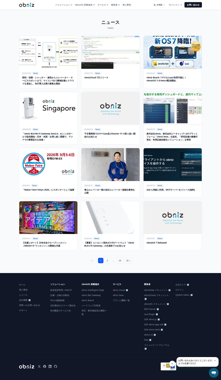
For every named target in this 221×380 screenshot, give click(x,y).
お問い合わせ (193, 4)
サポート (23, 310)
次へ (128, 260)
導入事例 (127, 4)
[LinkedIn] (50, 366)
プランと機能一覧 (121, 300)
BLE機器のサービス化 (60, 310)
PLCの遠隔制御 (57, 300)
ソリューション (62, 4)
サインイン (174, 4)
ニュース (23, 294)
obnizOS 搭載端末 (83, 4)
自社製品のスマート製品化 (63, 305)
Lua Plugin (151, 314)
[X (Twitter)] (39, 366)
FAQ (147, 339)
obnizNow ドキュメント (157, 290)
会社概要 (25, 300)
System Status (184, 294)
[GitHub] (55, 366)
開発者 (114, 4)
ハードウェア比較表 (91, 305)
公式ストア (182, 284)
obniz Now (118, 295)
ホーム (22, 284)
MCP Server (151, 309)
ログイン (179, 289)
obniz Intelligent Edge (93, 290)
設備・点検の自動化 (59, 295)
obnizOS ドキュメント (156, 303)
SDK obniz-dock (153, 329)
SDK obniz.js (152, 319)
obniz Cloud (120, 290)
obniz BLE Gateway (91, 295)
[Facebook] (44, 366)
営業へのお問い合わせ (29, 305)
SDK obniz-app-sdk (155, 324)
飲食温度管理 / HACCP (61, 290)
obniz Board (88, 300)
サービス (102, 4)
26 (120, 260)
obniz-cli (150, 334)
